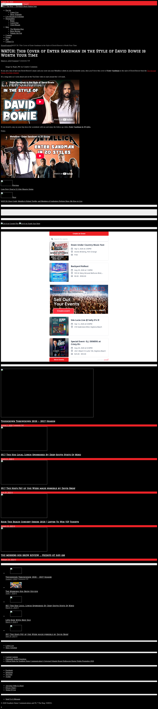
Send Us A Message (13, 699)
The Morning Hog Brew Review (22, 591)
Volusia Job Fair (16, 33)
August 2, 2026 (6, 425)
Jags (7, 39)
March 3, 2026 (11, 622)
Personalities (10, 19)
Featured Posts (9, 365)
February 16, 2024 (7, 560)
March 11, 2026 (6, 459)
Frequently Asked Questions (16, 659)
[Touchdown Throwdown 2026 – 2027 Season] (16, 573)
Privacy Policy (11, 688)
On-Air (8, 10)
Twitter (8, 677)
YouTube (9, 675)
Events (8, 37)
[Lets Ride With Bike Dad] (16, 616)
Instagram (9, 672)
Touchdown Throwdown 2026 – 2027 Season (28, 421)
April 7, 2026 (10, 593)
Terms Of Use (11, 690)
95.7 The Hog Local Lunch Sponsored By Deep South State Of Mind (41, 454)
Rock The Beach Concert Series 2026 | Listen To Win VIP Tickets (40, 522)
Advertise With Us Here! (15, 686)
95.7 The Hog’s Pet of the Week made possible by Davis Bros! (38, 488)
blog (7, 27)
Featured (15, 61)
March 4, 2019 (6, 61)
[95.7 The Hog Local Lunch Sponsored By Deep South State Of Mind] (16, 602)
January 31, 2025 (7, 526)
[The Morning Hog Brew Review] (16, 587)
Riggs (12, 21)
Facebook (9, 670)
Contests (9, 35)
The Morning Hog (17, 29)
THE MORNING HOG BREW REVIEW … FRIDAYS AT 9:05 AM (33, 555)
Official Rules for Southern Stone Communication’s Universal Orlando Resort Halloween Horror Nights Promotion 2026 (50, 661)
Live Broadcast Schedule (15, 17)
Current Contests (12, 657)
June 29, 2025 (6, 492)
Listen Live (14, 12)
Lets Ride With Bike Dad (18, 620)
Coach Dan (14, 23)
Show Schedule (16, 14)
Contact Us (10, 42)
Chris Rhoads (15, 25)
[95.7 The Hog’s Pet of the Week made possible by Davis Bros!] (16, 630)
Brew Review (15, 31)
